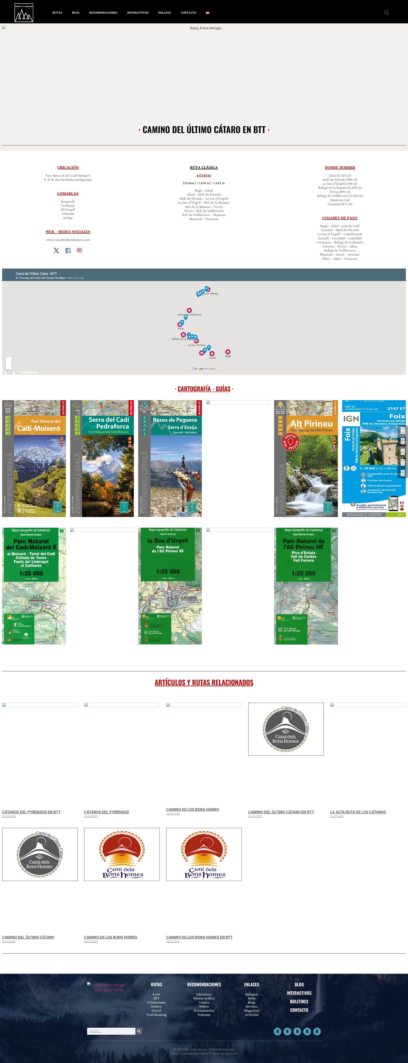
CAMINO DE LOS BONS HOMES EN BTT (199, 937)
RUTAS (57, 12)
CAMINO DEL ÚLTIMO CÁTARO (28, 937)
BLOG (75, 12)
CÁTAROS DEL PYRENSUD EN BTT (31, 812)
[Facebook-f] (277, 1031)
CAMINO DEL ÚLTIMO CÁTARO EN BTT (281, 812)
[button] (386, 13)
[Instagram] (297, 1031)
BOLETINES (299, 1001)
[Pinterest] (307, 1031)
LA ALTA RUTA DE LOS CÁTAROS (358, 812)
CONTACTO (188, 12)
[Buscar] (138, 1031)
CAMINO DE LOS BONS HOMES (192, 809)
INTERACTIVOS (138, 12)
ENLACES (164, 12)
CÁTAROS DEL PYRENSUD (106, 812)
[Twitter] (287, 1031)
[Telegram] (317, 1031)
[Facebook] (402, 430)
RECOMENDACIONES (103, 12)
